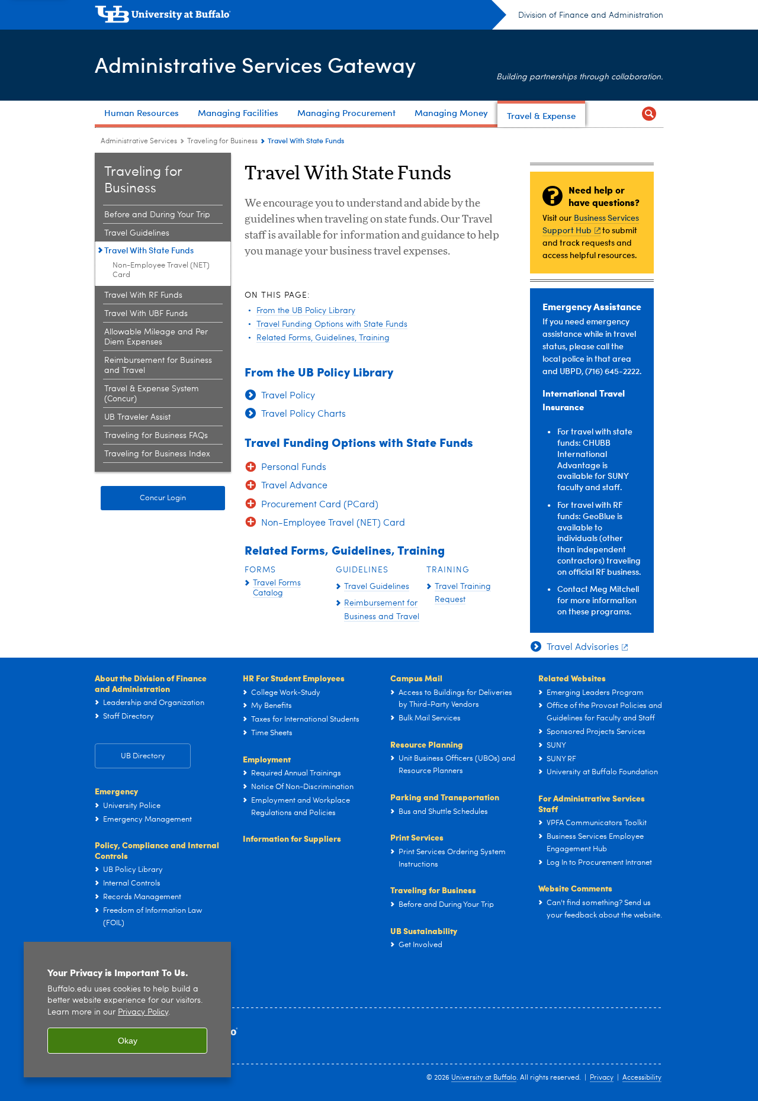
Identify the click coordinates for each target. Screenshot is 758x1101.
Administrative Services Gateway (255, 64)
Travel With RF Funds (143, 295)
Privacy (602, 1077)
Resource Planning (426, 744)
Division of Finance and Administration (590, 15)
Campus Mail (416, 678)
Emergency (116, 791)
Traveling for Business (222, 141)
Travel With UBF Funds (146, 314)
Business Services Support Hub (590, 224)
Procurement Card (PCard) (319, 505)
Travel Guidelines (136, 233)
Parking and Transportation (444, 797)
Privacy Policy (143, 1012)
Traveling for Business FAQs (156, 436)
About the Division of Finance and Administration (151, 683)
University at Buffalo (483, 1077)
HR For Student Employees (294, 678)
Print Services (417, 837)
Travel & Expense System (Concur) (151, 394)
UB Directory (143, 756)
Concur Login (163, 498)
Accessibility (641, 1077)
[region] (127, 1009)
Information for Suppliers (292, 838)
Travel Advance (294, 486)
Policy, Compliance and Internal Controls (157, 850)
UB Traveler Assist (137, 417)
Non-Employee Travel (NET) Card (161, 270)
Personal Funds (293, 467)
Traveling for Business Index (157, 454)
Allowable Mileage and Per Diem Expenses (156, 337)
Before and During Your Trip (157, 215)
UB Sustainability (423, 930)
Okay (127, 1040)
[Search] (649, 114)
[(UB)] (300, 16)
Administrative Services (139, 141)
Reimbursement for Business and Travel (158, 365)
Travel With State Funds (149, 250)
